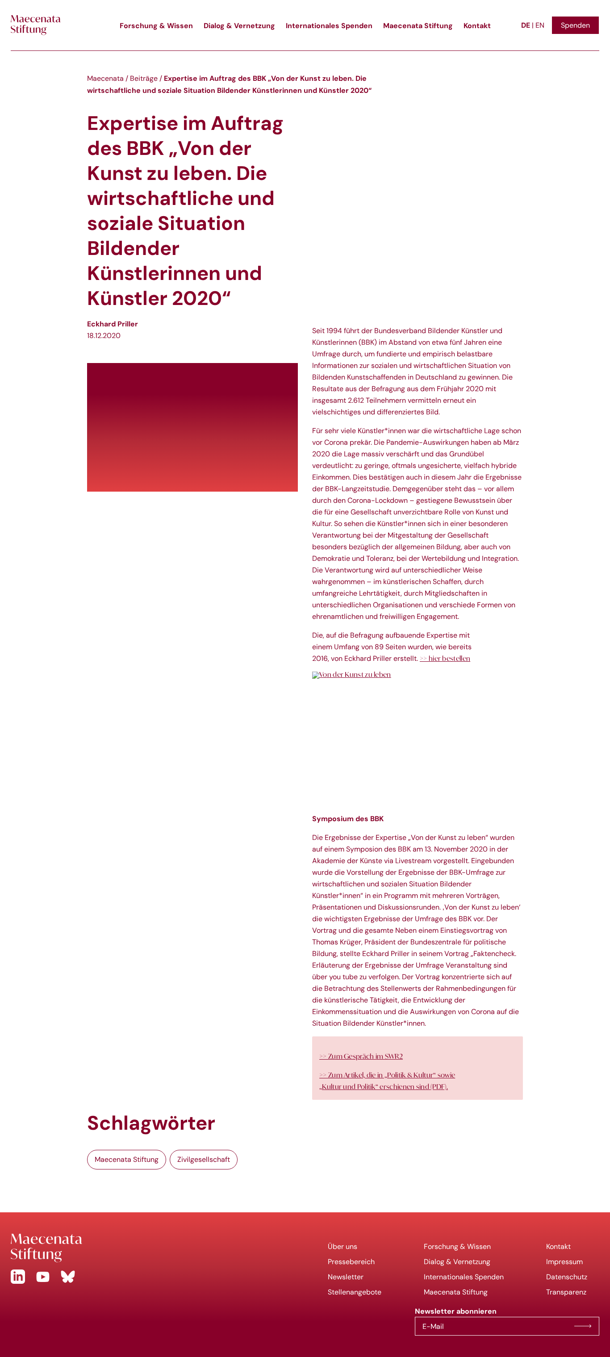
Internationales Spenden (329, 25)
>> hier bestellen (445, 658)
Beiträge (144, 78)
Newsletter (345, 1277)
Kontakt (477, 25)
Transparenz (566, 1292)
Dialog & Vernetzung (239, 25)
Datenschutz (566, 1277)
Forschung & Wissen (156, 25)
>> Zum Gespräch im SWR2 (361, 1056)
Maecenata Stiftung (418, 25)
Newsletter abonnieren (583, 1326)
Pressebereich (351, 1261)
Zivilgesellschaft (203, 1159)
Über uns (342, 1246)
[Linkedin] (18, 1276)
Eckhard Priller (112, 323)
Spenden (575, 25)
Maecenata (105, 78)
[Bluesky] (68, 1276)
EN (539, 25)
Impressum (564, 1261)
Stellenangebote (354, 1292)
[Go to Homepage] (152, 1248)
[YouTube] (43, 1276)
